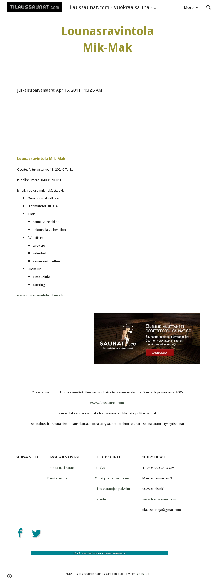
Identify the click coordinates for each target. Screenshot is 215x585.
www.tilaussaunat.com (107, 403)
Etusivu (100, 468)
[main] (108, 39)
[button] (208, 7)
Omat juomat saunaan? (112, 478)
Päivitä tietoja (57, 478)
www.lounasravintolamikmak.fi (40, 295)
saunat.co (143, 574)
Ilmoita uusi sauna (61, 468)
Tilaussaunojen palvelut (112, 489)
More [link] (189, 7)
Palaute (100, 499)
